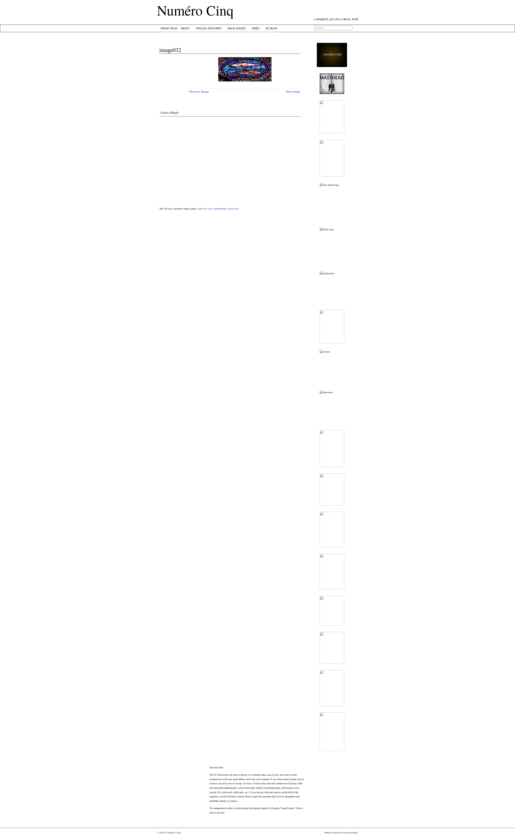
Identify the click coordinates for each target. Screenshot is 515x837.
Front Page (169, 28)
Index (256, 28)
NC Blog (271, 28)
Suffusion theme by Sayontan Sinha (341, 832)
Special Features (209, 28)
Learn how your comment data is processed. (218, 208)
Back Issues (237, 28)
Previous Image (199, 91)
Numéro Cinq (195, 10)
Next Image (293, 91)
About (185, 28)
